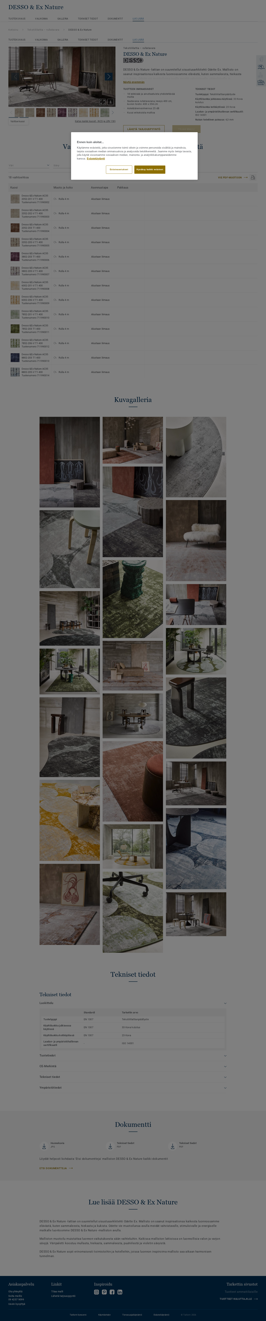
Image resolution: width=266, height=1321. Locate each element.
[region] (134, 156)
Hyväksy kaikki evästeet (150, 169)
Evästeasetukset (119, 169)
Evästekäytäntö (96, 158)
